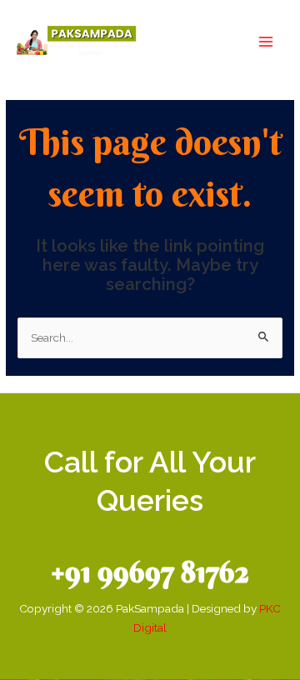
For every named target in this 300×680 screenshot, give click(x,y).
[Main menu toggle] (266, 41)
